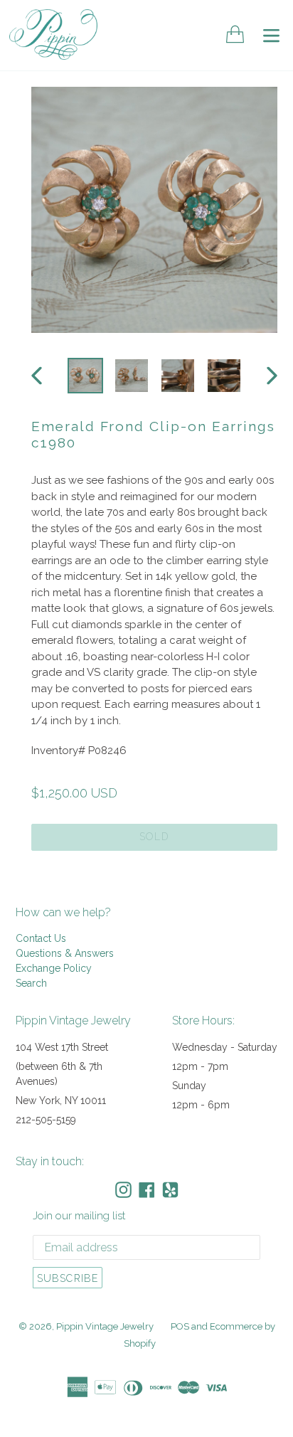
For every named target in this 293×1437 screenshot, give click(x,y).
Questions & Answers (65, 953)
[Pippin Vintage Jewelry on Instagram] (123, 1190)
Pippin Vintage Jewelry (105, 1326)
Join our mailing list (79, 1215)
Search (31, 983)
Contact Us (41, 938)
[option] (85, 375)
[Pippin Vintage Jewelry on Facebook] (147, 1190)
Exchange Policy (54, 968)
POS (180, 1326)
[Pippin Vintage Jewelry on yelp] (170, 1190)
